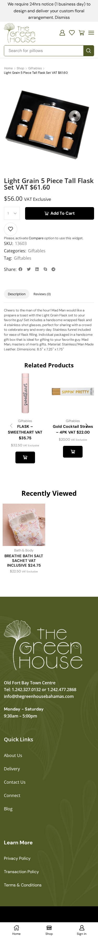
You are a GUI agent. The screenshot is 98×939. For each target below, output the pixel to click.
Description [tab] (17, 294)
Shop (20, 68)
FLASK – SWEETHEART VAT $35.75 (25, 432)
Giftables (35, 68)
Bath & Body (23, 550)
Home (8, 68)
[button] (62, 33)
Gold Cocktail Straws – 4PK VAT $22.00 (73, 429)
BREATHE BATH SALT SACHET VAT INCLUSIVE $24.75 (23, 560)
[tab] (17, 294)
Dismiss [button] (62, 17)
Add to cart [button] (25, 457)
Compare (36, 238)
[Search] (88, 50)
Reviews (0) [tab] (42, 294)
